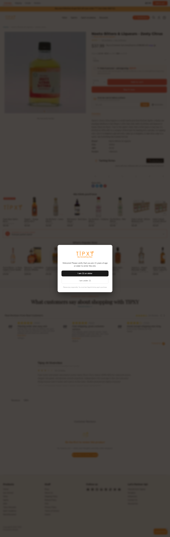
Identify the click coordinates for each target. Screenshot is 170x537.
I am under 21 (85, 280)
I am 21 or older (85, 273)
